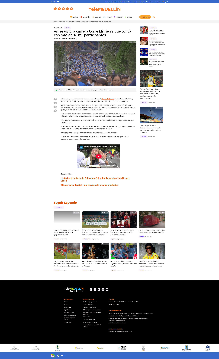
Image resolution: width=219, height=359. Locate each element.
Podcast (107, 17)
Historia (66, 302)
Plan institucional (69, 312)
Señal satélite (87, 317)
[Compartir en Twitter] (55, 103)
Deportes (96, 17)
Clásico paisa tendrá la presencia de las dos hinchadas (89, 184)
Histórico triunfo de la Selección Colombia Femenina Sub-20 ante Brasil (95, 179)
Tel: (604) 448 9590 (114, 304)
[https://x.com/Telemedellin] (95, 289)
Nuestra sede (67, 307)
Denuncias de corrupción (90, 322)
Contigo (128, 17)
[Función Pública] (201, 348)
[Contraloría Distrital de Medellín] (72, 348)
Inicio (55, 21)
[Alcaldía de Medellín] (158, 348)
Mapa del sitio (68, 322)
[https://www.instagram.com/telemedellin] (103, 289)
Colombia (57, 270)
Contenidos (85, 17)
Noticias (74, 17)
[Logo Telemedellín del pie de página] (73, 289)
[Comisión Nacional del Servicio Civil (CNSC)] (94, 348)
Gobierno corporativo (70, 315)
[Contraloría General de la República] (51, 348)
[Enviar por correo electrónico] (55, 110)
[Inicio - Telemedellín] (104, 9)
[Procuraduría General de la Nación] (29, 348)
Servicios (66, 304)
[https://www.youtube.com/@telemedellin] (107, 289)
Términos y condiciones (89, 307)
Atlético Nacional (153, 59)
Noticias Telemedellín (69, 38)
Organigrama (67, 310)
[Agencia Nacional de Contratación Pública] (8, 348)
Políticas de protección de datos (92, 310)
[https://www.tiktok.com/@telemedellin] (99, 289)
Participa (157, 2)
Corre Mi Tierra (107, 99)
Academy (117, 17)
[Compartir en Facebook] (55, 99)
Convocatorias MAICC (89, 319)
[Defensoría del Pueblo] (180, 348)
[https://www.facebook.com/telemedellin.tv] (91, 289)
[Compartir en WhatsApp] (55, 107)
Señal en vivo (146, 17)
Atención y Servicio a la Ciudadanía (143, 2)
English (166, 2)
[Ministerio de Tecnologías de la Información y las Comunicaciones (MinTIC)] (115, 348)
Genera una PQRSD (88, 304)
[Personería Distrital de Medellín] (137, 348)
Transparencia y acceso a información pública (118, 2)
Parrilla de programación (90, 302)
